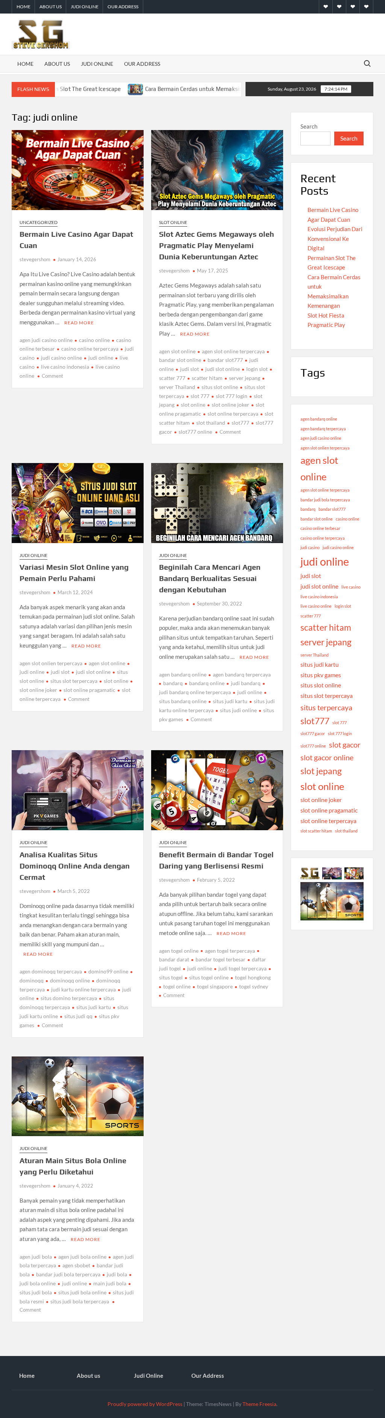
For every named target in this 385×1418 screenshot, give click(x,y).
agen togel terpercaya (230, 950)
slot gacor (345, 744)
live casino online (316, 606)
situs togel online (209, 977)
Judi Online (85, 6)
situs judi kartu (230, 701)
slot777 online (195, 431)
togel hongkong (253, 977)
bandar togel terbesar (221, 959)
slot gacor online (326, 757)
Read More (79, 322)
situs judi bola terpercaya (79, 1301)
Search (308, 126)
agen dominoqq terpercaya (51, 971)
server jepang (244, 378)
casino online (94, 340)
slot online (193, 404)
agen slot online (177, 351)
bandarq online (206, 683)
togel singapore (215, 986)
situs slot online (220, 387)
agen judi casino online (46, 340)
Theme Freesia (259, 1404)
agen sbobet (76, 1265)
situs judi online (238, 710)
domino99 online (108, 971)
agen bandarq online (182, 674)
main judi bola (109, 1283)
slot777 (240, 422)
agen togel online (179, 950)
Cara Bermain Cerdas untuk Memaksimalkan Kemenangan (186, 89)
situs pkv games (320, 674)
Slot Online (173, 222)
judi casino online (61, 357)
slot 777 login (231, 396)
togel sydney (253, 986)
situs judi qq (78, 1016)
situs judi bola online (82, 1292)
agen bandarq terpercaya (242, 674)
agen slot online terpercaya (233, 351)
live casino (351, 586)
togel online (177, 986)
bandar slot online (316, 518)
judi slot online (222, 369)
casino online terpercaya (89, 348)
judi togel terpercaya (242, 968)
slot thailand (210, 422)
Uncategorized (39, 222)
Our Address (123, 6)
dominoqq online (70, 980)
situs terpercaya (326, 707)
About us (50, 6)
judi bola (117, 1274)
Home (23, 6)
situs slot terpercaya (73, 681)
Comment (52, 376)
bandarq (173, 683)
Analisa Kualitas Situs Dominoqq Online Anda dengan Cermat (75, 865)
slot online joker (230, 404)
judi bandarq (246, 683)
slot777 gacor (312, 733)
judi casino (310, 547)
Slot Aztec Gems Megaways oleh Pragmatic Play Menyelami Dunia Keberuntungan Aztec (216, 245)
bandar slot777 (225, 360)
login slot (257, 369)
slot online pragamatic (89, 690)
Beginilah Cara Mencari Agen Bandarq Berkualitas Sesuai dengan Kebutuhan (210, 578)
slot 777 (200, 396)
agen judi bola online (82, 1256)
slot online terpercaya (233, 413)
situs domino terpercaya (69, 998)
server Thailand (314, 654)
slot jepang (321, 771)
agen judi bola (36, 1256)
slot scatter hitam (316, 830)
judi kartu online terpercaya (83, 989)
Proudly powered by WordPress (145, 1404)
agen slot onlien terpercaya (51, 663)
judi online (100, 357)
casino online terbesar (320, 528)
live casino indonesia (65, 366)
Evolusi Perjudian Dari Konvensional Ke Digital (335, 238)
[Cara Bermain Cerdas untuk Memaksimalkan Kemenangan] (102, 88)
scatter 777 (310, 615)
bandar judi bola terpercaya (68, 1274)
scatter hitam (207, 378)
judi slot (189, 369)
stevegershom (35, 259)
